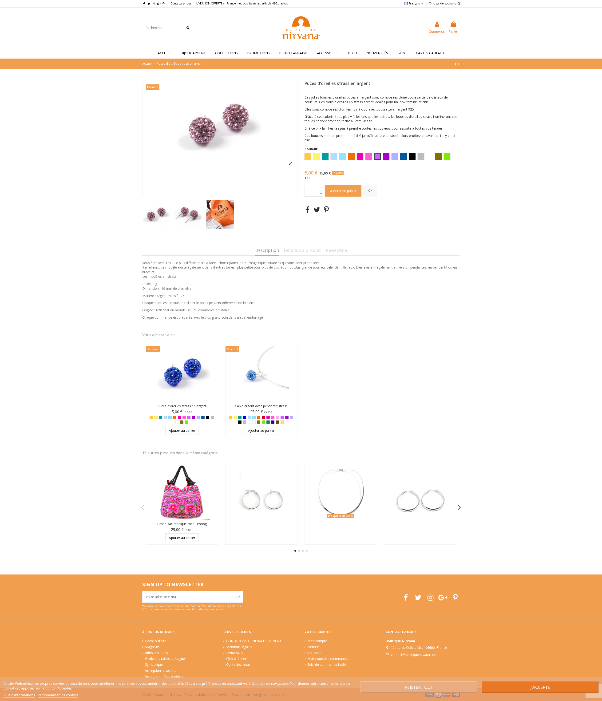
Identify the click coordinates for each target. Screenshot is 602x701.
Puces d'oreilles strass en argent (181, 406)
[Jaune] (156, 417)
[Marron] (277, 422)
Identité (313, 647)
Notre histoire (155, 641)
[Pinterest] (326, 209)
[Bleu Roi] (244, 417)
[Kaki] (181, 422)
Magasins (152, 647)
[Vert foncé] (268, 422)
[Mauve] (188, 417)
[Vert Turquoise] (160, 417)
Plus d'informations (19, 695)
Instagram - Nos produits (164, 676)
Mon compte (317, 641)
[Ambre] (151, 417)
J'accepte (540, 687)
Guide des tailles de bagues (165, 658)
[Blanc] (249, 422)
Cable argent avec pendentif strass (261, 406)
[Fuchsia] (179, 417)
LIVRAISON (234, 652)
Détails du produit (302, 250)
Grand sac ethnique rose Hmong (182, 524)
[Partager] (307, 209)
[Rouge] (263, 417)
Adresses (314, 652)
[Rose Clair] (277, 417)
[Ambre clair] (282, 422)
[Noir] (207, 417)
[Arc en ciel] (177, 422)
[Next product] (459, 63)
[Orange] (174, 417)
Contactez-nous (180, 3)
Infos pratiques (156, 652)
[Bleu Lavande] (198, 417)
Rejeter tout (419, 687)
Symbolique (154, 664)
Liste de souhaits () (446, 3)
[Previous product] (456, 63)
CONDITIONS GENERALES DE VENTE (254, 641)
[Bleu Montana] (203, 417)
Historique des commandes (328, 658)
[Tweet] (316, 209)
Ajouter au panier (343, 191)
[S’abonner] (238, 596)
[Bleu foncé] (272, 422)
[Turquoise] (170, 417)
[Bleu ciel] (165, 417)
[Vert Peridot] (186, 422)
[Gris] (212, 417)
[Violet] (193, 417)
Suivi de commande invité (326, 664)
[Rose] (184, 417)
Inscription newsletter (161, 670)
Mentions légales (239, 647)
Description (267, 250)
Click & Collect (237, 658)
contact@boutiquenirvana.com (414, 654)
